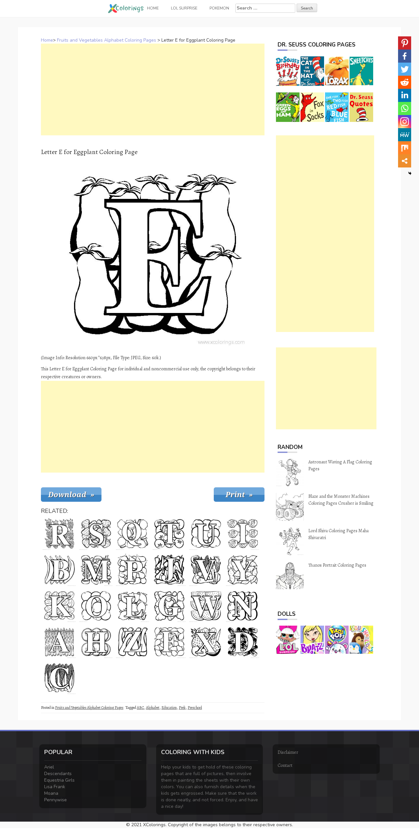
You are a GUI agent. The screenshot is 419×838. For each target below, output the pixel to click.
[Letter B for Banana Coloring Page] (59, 570)
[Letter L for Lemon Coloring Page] (133, 606)
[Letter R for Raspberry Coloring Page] (59, 534)
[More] (404, 160)
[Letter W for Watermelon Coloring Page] (206, 606)
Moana (51, 793)
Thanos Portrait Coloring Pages (337, 565)
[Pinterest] (404, 42)
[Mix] (404, 147)
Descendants (58, 773)
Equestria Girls (59, 780)
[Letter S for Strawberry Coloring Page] (96, 534)
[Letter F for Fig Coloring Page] (169, 642)
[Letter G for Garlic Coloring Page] (169, 606)
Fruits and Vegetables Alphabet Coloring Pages (106, 40)
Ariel (49, 767)
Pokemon (219, 8)
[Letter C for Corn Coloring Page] (59, 678)
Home (47, 40)
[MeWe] (404, 134)
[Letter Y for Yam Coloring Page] (243, 570)
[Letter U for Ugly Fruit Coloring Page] (206, 534)
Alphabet (152, 707)
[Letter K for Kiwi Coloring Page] (59, 606)
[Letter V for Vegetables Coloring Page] (206, 570)
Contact (285, 765)
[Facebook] (404, 56)
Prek (182, 707)
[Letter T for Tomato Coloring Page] (169, 534)
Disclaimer (288, 752)
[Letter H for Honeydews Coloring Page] (96, 642)
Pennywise (55, 800)
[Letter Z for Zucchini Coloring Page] (133, 642)
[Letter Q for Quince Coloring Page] (133, 534)
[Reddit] (404, 82)
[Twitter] (404, 69)
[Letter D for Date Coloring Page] (243, 642)
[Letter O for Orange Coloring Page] (96, 606)
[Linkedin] (404, 95)
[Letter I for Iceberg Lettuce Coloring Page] (243, 534)
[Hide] (409, 173)
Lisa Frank (54, 787)
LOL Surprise (184, 8)
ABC (140, 707)
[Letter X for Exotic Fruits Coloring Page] (206, 642)
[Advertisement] (152, 89)
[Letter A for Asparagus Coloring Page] (59, 642)
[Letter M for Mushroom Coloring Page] (96, 570)
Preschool (195, 707)
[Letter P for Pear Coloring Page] (133, 570)
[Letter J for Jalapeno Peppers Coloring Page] (169, 570)
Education (169, 707)
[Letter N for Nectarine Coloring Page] (243, 606)
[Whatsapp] (404, 108)
